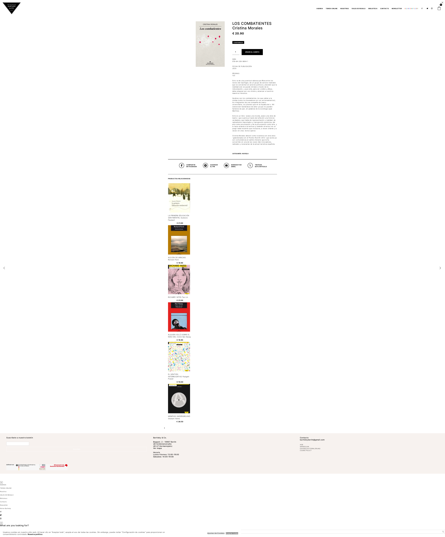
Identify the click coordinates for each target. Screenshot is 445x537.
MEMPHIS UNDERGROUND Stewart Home (179, 417)
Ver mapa (157, 448)
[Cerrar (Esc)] (442, 2)
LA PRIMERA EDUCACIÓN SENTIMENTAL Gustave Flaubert (178, 218)
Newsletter (397, 8)
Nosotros (344, 8)
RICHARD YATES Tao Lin (178, 297)
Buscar (443, 532)
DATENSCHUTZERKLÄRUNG (310, 448)
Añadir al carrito (252, 52)
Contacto (384, 8)
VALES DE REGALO (359, 8)
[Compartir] (437, 2)
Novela (245, 153)
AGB (301, 445)
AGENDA (319, 8)
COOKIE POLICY (306, 450)
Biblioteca (372, 8)
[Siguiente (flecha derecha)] (441, 268)
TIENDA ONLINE (331, 8)
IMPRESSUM (304, 446)
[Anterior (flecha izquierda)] (4, 268)
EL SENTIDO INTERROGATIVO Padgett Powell (178, 376)
